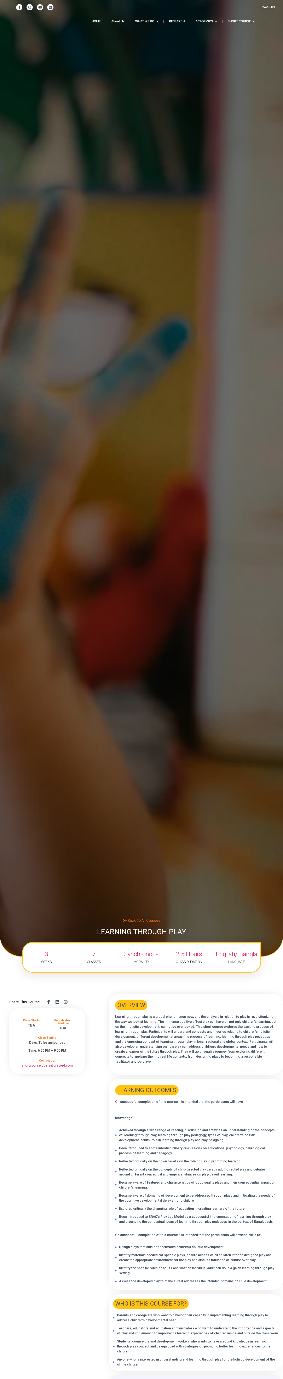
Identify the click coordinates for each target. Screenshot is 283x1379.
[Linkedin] (50, 7)
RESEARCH (177, 21)
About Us (118, 21)
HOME (96, 21)
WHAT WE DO (144, 21)
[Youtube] (40, 7)
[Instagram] (30, 7)
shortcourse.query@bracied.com (47, 1065)
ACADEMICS (204, 21)
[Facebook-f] (19, 7)
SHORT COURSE (239, 21)
